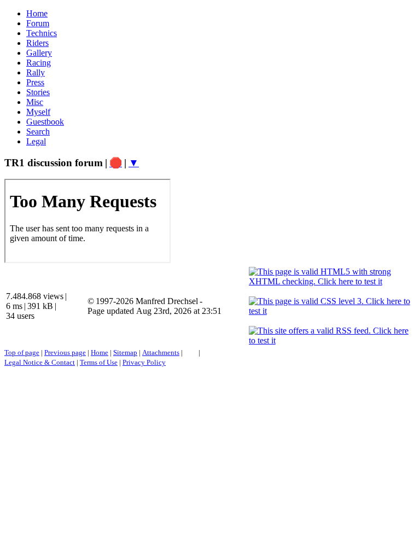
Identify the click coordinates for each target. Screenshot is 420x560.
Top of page (21, 352)
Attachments (160, 352)
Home (99, 352)
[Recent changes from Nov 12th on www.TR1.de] (190, 352)
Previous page (65, 352)
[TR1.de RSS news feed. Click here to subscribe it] (205, 352)
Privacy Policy (144, 362)
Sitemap (125, 352)
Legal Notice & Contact (39, 362)
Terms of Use (99, 362)
